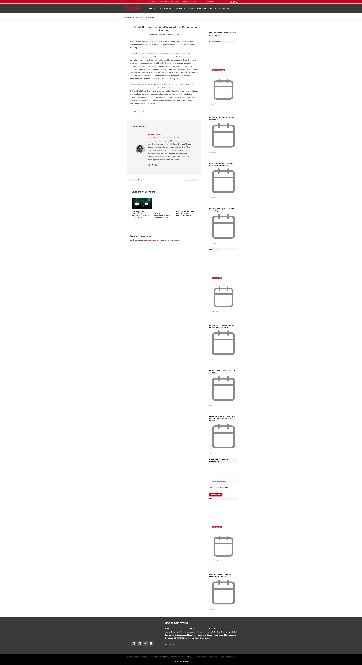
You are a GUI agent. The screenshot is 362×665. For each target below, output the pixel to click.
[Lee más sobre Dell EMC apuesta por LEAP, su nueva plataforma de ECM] (186, 203)
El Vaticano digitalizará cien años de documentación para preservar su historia (222, 418)
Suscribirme (216, 495)
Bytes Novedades (153, 17)
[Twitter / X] (131, 111)
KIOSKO (166, 1)
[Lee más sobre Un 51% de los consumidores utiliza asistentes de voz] (164, 204)
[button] (217, 2)
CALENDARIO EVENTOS (155, 1)
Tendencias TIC (217, 278)
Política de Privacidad (219, 487)
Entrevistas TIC (216, 527)
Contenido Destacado (218, 70)
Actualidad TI (138, 17)
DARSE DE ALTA (186, 1)
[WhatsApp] (144, 111)
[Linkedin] (139, 111)
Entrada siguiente (193, 180)
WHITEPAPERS (175, 1)
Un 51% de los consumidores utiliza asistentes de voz (162, 215)
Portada (127, 17)
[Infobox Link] (223, 33)
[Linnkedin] (231, 2)
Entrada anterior (135, 180)
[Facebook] (135, 111)
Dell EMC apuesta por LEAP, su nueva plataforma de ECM (185, 213)
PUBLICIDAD (197, 1)
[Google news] (237, 2)
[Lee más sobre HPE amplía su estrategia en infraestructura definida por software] (142, 203)
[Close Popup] (246, 639)
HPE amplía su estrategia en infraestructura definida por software (141, 214)
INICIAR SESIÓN (208, 1)
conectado (152, 240)
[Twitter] (234, 2)
